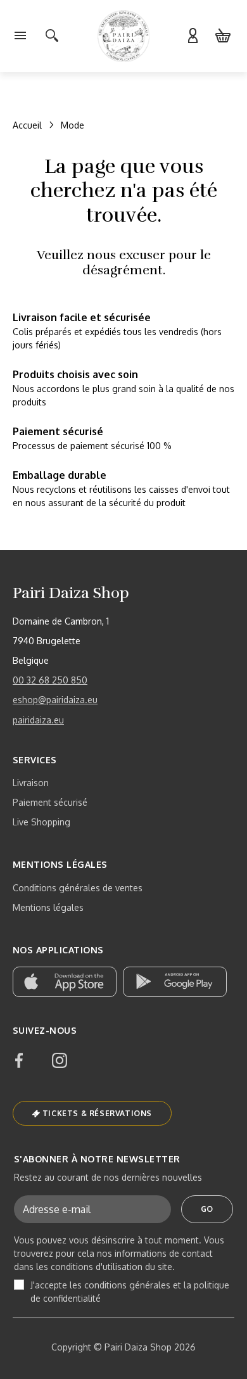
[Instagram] (59, 1060)
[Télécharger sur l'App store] (65, 982)
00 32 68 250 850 (50, 680)
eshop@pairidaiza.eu (55, 699)
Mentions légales (48, 907)
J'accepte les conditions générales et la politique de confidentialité (129, 1292)
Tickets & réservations (97, 1113)
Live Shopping (41, 822)
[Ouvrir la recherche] (52, 36)
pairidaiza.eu (38, 720)
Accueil (27, 125)
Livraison (31, 782)
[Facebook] (19, 1060)
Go (207, 1209)
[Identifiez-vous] (192, 36)
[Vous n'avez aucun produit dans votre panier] (223, 36)
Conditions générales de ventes (77, 887)
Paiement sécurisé (50, 802)
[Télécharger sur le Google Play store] (175, 982)
